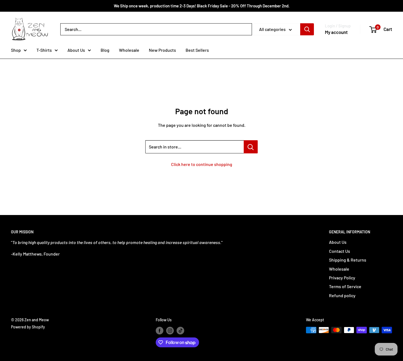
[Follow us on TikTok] (180, 330)
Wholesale (129, 50)
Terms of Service (345, 286)
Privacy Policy (342, 277)
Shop (16, 50)
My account (336, 32)
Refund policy (342, 295)
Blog (105, 50)
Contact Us (339, 251)
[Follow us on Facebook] (159, 330)
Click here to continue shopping (201, 164)
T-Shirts (44, 50)
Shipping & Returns (347, 259)
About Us (76, 50)
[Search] (307, 29)
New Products (162, 50)
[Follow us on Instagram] (170, 330)
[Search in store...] (251, 146)
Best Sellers (197, 50)
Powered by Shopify (28, 327)
